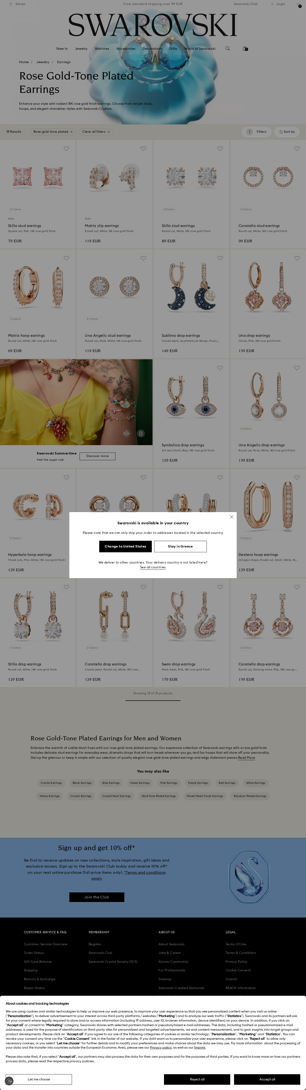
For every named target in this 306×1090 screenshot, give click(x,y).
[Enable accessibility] (9, 1081)
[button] (231, 516)
